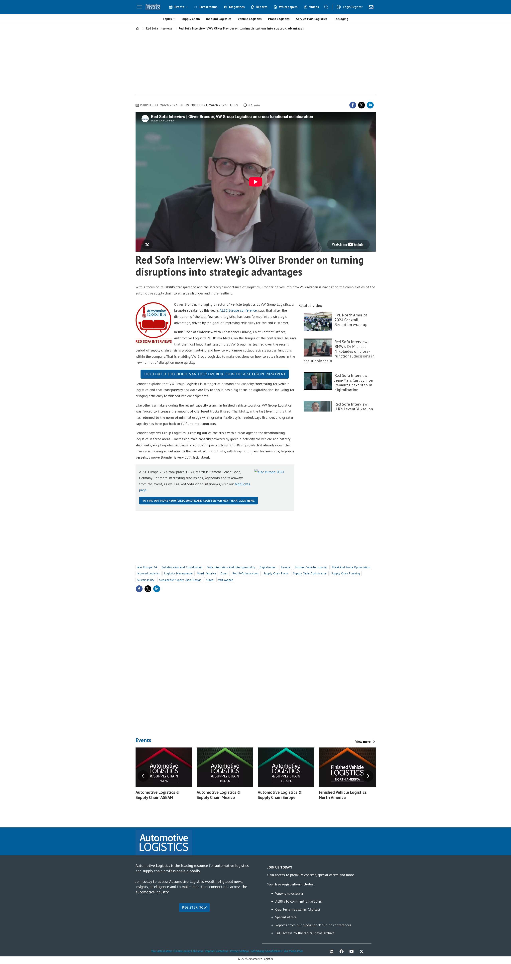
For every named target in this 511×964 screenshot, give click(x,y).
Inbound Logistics (218, 19)
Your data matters (161, 951)
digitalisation (268, 567)
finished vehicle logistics (311, 567)
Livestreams (208, 7)
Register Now (194, 907)
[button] (143, 776)
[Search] (326, 7)
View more (363, 741)
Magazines (237, 7)
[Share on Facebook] (352, 105)
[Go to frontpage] (152, 7)
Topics (167, 19)
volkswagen (226, 580)
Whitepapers (288, 7)
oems (224, 573)
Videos (314, 7)
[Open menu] (139, 7)
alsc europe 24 (147, 567)
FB (342, 951)
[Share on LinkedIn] (370, 105)
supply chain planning (345, 573)
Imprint (209, 951)
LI (332, 951)
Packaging (341, 19)
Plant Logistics (279, 19)
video (210, 580)
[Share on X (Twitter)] (361, 105)
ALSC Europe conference (238, 310)
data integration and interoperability (231, 567)
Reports (261, 7)
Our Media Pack (293, 951)
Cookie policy (182, 951)
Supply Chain (190, 19)
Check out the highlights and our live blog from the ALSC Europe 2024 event (215, 374)
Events (179, 7)
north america (206, 573)
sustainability (145, 580)
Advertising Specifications (266, 951)
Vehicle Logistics (250, 19)
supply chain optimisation (310, 573)
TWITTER (362, 951)
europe (285, 567)
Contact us (222, 951)
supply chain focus (275, 573)
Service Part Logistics (311, 19)
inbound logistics (148, 573)
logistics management (178, 573)
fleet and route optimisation (351, 567)
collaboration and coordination (182, 567)
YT (352, 951)
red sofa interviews (246, 573)
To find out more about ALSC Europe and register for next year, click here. (198, 500)
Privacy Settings (239, 951)
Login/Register (352, 7)
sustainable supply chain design (180, 580)
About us (198, 951)
